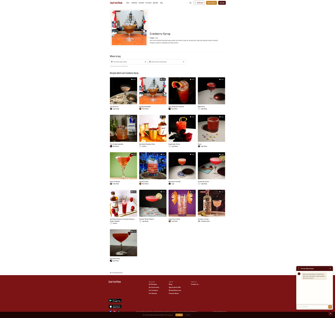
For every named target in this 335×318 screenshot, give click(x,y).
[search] (190, 3)
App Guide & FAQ (175, 287)
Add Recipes (200, 3)
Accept (179, 315)
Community (134, 3)
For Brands (141, 3)
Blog (161, 3)
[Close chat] (330, 313)
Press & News (174, 293)
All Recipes (153, 284)
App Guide (155, 3)
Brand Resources (175, 290)
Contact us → (195, 284)
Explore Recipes (211, 3)
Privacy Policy (170, 315)
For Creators (148, 3)
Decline (188, 315)
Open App (222, 3)
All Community (154, 287)
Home (127, 3)
